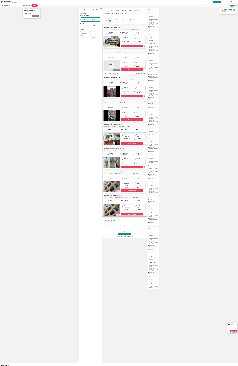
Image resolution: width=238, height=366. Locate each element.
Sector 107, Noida (122, 225)
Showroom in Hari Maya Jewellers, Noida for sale (114, 148)
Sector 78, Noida (136, 225)
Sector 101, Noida (136, 229)
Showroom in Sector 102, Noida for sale (112, 77)
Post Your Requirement (124, 233)
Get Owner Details (132, 46)
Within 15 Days (94, 31)
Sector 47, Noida (108, 225)
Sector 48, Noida (136, 227)
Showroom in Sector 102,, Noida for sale (112, 100)
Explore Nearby (136, 29)
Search (34, 5)
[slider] (81, 17)
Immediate (84, 31)
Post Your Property (216, 1)
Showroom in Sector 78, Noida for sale (112, 51)
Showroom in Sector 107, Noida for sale (112, 27)
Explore (35, 16)
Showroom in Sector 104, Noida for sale (112, 124)
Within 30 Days (84, 33)
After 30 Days (94, 33)
